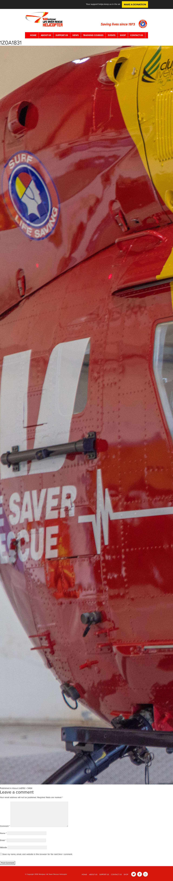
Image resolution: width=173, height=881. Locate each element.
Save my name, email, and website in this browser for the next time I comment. (37, 854)
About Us (46, 35)
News (75, 35)
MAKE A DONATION (135, 4)
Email (3, 840)
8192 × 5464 (26, 788)
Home (33, 35)
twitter (133, 874)
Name (3, 833)
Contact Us (136, 35)
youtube (145, 874)
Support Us (62, 35)
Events (111, 35)
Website (3, 847)
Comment (5, 826)
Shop (123, 35)
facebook (139, 874)
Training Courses (93, 35)
